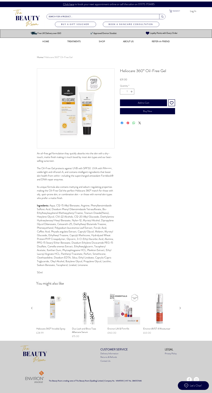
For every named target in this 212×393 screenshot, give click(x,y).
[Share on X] (140, 123)
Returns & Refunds (108, 357)
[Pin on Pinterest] (128, 123)
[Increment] (132, 91)
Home (40, 57)
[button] (177, 11)
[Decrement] (122, 91)
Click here (68, 4)
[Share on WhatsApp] (134, 123)
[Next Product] (180, 308)
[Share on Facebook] (122, 123)
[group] (106, 315)
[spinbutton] (127, 91)
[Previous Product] (32, 308)
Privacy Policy (171, 353)
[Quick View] (52, 308)
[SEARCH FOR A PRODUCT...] (162, 16)
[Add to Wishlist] (171, 102)
